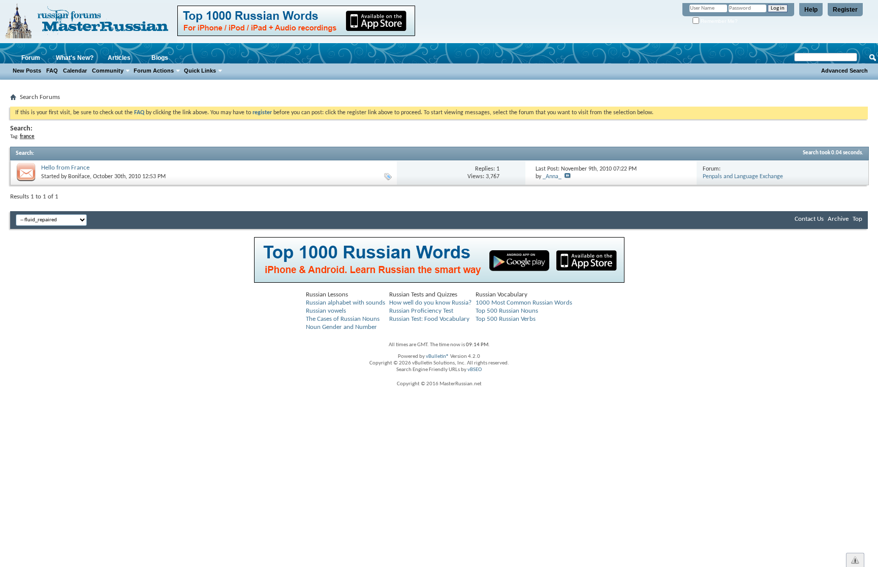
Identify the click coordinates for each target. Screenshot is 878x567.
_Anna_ (552, 177)
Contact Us (809, 219)
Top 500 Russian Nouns (507, 311)
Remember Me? (718, 21)
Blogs (159, 57)
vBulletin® (437, 356)
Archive (838, 219)
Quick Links (200, 71)
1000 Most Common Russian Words (524, 302)
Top (857, 219)
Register (845, 9)
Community (107, 71)
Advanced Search (844, 71)
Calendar (75, 71)
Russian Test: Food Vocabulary (429, 319)
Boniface (79, 177)
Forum (30, 57)
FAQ (52, 71)
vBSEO (474, 370)
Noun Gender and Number (341, 327)
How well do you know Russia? (430, 302)
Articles (119, 57)
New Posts (27, 71)
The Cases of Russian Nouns (343, 319)
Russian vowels (326, 311)
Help (811, 9)
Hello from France (65, 167)
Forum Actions (154, 71)
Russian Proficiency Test (421, 311)
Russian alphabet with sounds (345, 302)
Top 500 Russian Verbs (506, 319)
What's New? (74, 57)
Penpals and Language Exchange (743, 177)
